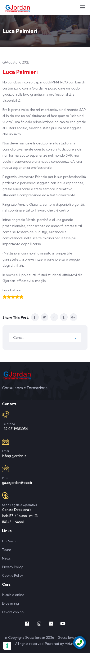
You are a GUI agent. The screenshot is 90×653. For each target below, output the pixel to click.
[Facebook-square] (27, 623)
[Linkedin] (51, 623)
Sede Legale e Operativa (19, 505)
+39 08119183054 (15, 429)
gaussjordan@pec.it (17, 482)
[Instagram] (39, 623)
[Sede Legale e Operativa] (5, 495)
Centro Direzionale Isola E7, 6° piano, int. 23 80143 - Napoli (20, 516)
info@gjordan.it (14, 456)
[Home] (17, 375)
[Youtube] (63, 623)
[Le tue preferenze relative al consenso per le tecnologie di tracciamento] (7, 646)
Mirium (70, 643)
